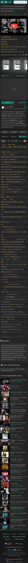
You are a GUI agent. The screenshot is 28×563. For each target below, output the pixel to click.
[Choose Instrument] (7, 76)
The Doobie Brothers (17, 6)
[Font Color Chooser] (4, 141)
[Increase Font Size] (16, 141)
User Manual (8, 539)
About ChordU (6, 534)
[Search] (25, 2)
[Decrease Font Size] (8, 141)
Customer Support (18, 539)
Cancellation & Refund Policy (18, 536)
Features (14, 534)
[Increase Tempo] (8, 55)
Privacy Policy (6, 536)
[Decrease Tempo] (2, 55)
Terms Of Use (22, 534)
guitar (3, 75)
